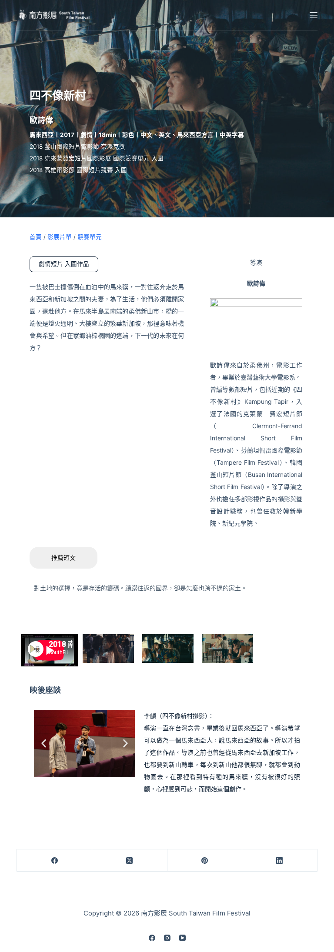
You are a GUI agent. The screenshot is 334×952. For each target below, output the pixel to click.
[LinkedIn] (279, 860)
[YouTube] (182, 938)
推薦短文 (63, 557)
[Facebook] (54, 860)
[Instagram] (167, 938)
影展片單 (59, 236)
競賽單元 (89, 236)
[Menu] (313, 15)
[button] (43, 743)
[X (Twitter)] (129, 860)
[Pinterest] (205, 860)
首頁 (36, 236)
